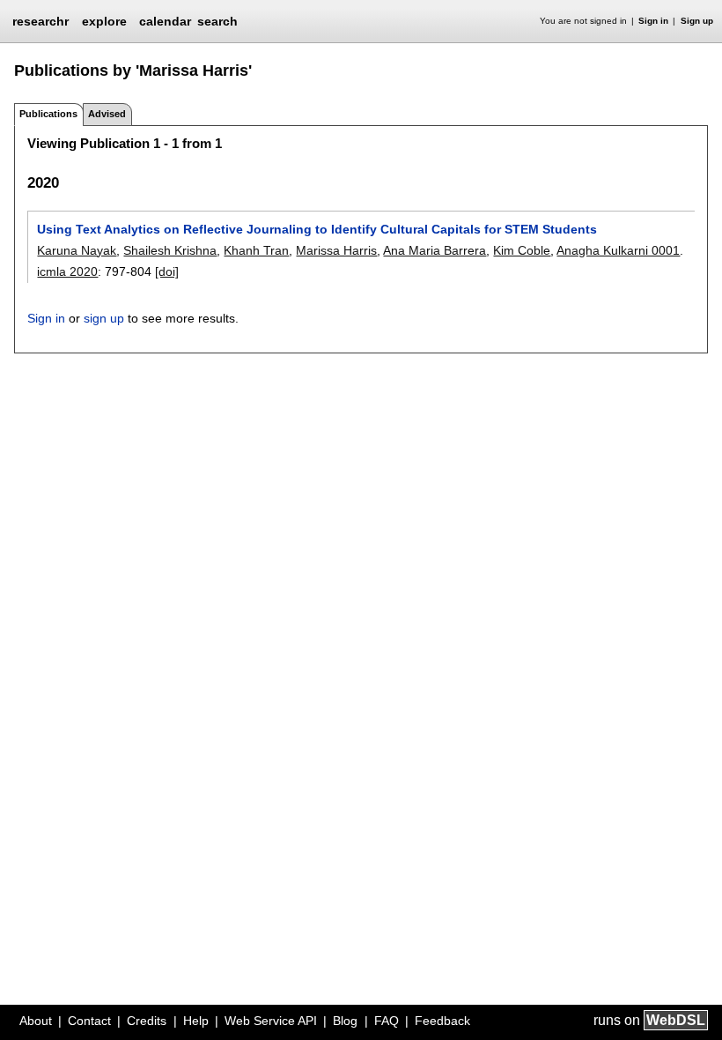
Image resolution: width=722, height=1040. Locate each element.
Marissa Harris (336, 250)
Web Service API (271, 1021)
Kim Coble (521, 250)
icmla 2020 (67, 271)
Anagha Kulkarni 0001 (618, 250)
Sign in (653, 21)
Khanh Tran (256, 250)
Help (196, 1021)
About (35, 1021)
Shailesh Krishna (170, 250)
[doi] (167, 271)
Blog (345, 1021)
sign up (104, 318)
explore (104, 21)
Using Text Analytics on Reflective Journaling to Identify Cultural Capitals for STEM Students (317, 229)
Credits (146, 1021)
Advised (107, 113)
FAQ (386, 1021)
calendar (165, 21)
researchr (40, 20)
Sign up (697, 21)
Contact (89, 1021)
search (217, 21)
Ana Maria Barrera (434, 250)
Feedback (442, 1021)
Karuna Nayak (76, 250)
